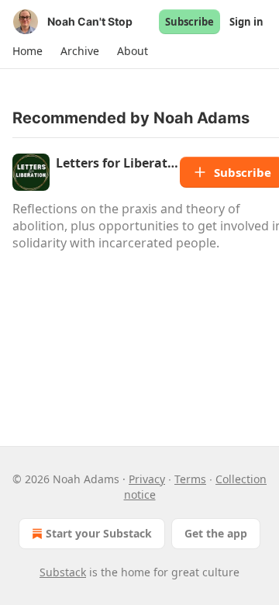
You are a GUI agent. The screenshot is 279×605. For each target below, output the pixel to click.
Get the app (215, 533)
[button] (27, 51)
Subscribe (189, 22)
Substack (63, 572)
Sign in (246, 22)
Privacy (147, 479)
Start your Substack (99, 533)
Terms (190, 479)
